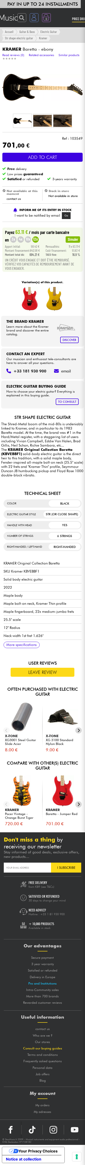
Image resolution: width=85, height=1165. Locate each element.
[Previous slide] (6, 730)
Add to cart (42, 157)
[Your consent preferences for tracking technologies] (76, 1156)
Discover (69, 340)
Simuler (73, 239)
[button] (22, 121)
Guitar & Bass (27, 32)
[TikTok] (31, 1129)
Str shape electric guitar (19, 38)
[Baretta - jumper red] (29, 299)
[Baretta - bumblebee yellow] (54, 299)
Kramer (43, 38)
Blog (42, 1080)
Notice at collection (23, 1159)
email (66, 371)
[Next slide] (78, 730)
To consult (67, 401)
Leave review (42, 672)
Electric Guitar (48, 32)
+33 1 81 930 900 (52, 914)
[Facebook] (10, 1129)
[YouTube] (74, 1129)
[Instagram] (53, 1129)
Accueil (9, 32)
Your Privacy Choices (38, 1151)
